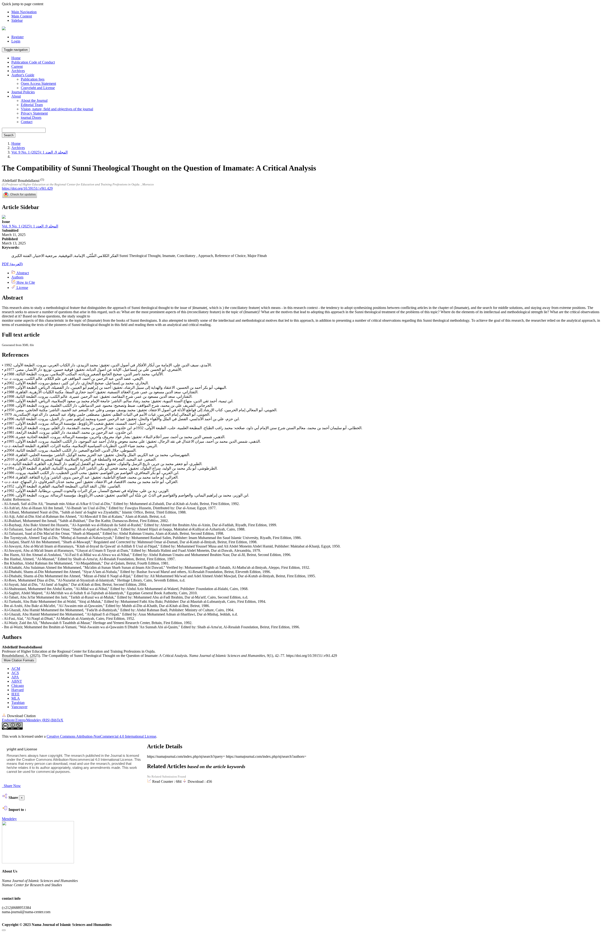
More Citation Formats (19, 660)
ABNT (16, 681)
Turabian (18, 703)
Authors (17, 277)
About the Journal (34, 100)
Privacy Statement (34, 113)
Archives (18, 71)
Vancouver (19, 707)
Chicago (17, 686)
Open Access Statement (38, 83)
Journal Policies (23, 92)
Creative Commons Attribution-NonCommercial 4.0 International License (101, 736)
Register (17, 37)
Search (8, 135)
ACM (15, 669)
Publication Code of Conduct (33, 62)
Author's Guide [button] (22, 75)
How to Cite (25, 282)
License (22, 288)
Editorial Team (32, 105)
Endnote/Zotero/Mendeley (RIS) (26, 720)
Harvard (17, 690)
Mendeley (9, 819)
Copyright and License (38, 88)
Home (16, 58)
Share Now (12, 786)
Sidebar (17, 20)
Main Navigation (24, 12)
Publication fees (32, 79)
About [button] (16, 96)
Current (17, 66)
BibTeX (57, 720)
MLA (15, 698)
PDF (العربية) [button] (12, 264)
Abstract (22, 273)
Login (15, 41)
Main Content (21, 16)
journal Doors (31, 118)
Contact (26, 122)
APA (15, 677)
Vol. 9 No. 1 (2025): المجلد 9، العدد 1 (39, 152)
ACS (15, 673)
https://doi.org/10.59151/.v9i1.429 (27, 188)
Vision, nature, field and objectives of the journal (57, 109)
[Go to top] (4, 930)
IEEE (15, 694)
